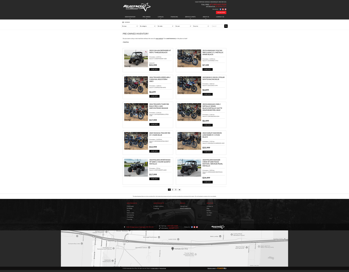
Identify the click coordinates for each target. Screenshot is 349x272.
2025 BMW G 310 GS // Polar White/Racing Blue (213, 78)
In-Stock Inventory (159, 206)
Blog (208, 208)
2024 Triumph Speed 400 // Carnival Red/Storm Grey (159, 79)
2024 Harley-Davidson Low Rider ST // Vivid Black (212, 135)
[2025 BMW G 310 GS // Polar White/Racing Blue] (189, 85)
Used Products (159, 203)
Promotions (130, 217)
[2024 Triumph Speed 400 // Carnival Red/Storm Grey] (136, 85)
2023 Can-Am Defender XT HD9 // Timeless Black (160, 51)
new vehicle (159, 38)
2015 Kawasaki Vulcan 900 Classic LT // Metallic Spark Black (212, 52)
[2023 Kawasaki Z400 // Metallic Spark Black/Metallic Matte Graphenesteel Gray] (189, 112)
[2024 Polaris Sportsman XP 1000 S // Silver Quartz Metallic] (136, 168)
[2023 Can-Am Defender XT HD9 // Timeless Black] (136, 58)
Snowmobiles (130, 215)
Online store (221, 12)
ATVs (128, 210)
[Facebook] (220, 9)
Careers (209, 215)
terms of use (163, 268)
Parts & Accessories (185, 208)
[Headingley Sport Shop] (137, 7)
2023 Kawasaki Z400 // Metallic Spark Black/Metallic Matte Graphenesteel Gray (212, 107)
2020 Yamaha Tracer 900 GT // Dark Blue (159, 134)
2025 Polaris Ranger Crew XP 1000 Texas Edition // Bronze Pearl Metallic (212, 163)
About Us (210, 203)
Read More (126, 42)
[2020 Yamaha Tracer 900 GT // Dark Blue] (136, 141)
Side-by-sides (130, 213)
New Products (132, 203)
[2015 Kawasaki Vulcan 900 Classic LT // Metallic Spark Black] (189, 58)
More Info (154, 69)
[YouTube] (223, 9)
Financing (129, 219)
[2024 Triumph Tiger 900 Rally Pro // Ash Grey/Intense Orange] (136, 112)
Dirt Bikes (129, 208)
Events (208, 210)
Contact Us (210, 206)
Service (182, 203)
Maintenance (183, 206)
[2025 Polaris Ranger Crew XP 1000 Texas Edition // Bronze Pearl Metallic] (189, 168)
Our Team (209, 213)
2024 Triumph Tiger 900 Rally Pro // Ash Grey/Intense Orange (159, 106)
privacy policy (154, 268)
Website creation (211, 268)
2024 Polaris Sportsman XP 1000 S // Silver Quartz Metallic (159, 162)
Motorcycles (130, 206)
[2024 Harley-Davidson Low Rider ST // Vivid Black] (189, 141)
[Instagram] (225, 9)
